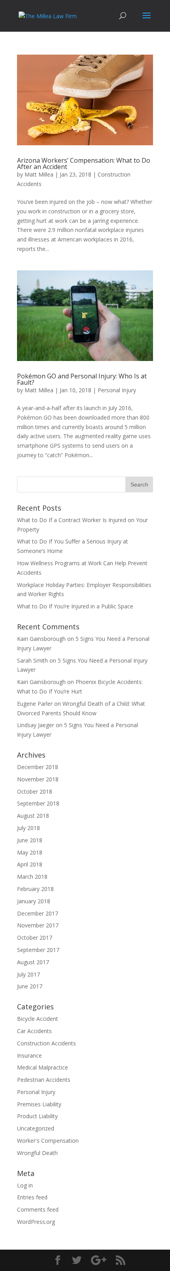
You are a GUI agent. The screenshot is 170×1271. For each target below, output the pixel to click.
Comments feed (38, 1209)
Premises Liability (39, 1104)
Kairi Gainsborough (41, 638)
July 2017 (28, 974)
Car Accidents (34, 1031)
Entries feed (32, 1197)
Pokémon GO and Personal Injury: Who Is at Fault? (82, 379)
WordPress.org (36, 1221)
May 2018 (29, 852)
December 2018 (37, 767)
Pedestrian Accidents (43, 1079)
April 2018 (29, 864)
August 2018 (33, 815)
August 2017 (33, 962)
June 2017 (29, 986)
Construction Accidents (46, 1043)
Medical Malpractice (42, 1067)
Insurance (29, 1055)
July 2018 (28, 828)
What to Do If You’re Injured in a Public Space (75, 606)
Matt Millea (39, 174)
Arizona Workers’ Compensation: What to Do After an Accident (83, 163)
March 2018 (32, 876)
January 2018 (33, 901)
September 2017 (38, 950)
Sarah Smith (32, 660)
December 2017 (37, 913)
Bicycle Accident (37, 1018)
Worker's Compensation (48, 1140)
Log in (25, 1185)
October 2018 (34, 791)
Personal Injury (117, 390)
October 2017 (34, 937)
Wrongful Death (37, 1153)
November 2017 (38, 925)
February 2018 (35, 889)
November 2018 (38, 779)
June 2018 (29, 840)
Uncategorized (35, 1128)
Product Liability (37, 1116)
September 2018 (38, 803)
